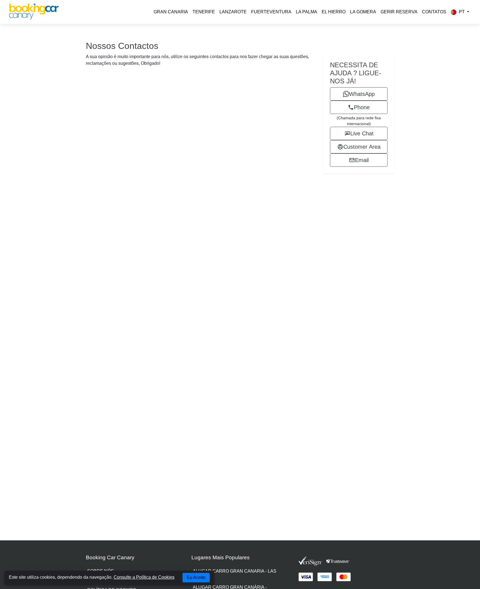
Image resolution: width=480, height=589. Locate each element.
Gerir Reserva (399, 11)
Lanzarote (233, 11)
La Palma (306, 11)
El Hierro (334, 11)
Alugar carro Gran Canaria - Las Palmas (234, 574)
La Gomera (363, 11)
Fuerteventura (271, 11)
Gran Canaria (171, 11)
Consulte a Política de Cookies (144, 577)
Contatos (434, 11)
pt (462, 11)
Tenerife (203, 11)
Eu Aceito (196, 577)
